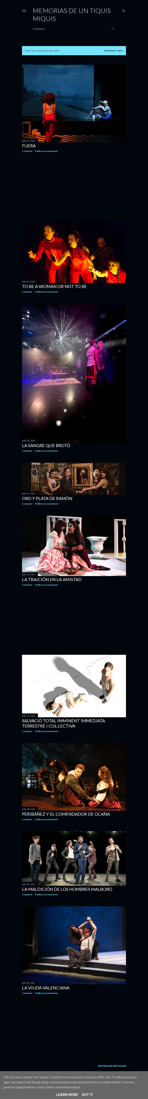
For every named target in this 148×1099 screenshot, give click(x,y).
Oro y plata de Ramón (47, 498)
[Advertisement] (74, 186)
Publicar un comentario (46, 151)
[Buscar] (124, 10)
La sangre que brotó (46, 445)
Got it (87, 1094)
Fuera (29, 145)
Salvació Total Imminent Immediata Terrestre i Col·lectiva (63, 723)
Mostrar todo (113, 50)
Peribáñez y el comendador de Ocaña (66, 814)
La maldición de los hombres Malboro (67, 889)
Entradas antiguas (112, 1065)
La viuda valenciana (45, 987)
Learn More (67, 1094)
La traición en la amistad (52, 579)
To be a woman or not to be (54, 286)
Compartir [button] (27, 151)
